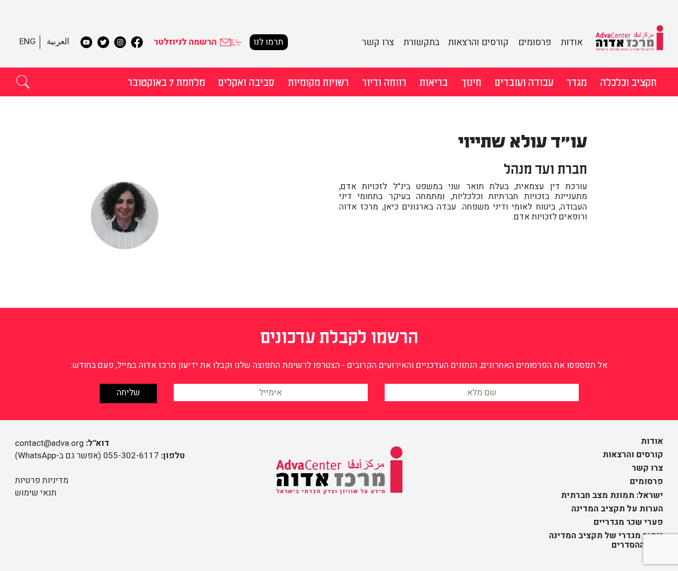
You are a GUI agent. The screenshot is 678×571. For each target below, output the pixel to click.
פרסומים (534, 42)
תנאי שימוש (36, 493)
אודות (572, 42)
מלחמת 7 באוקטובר (166, 81)
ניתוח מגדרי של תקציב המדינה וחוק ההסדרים (606, 540)
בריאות (433, 81)
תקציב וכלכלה (628, 81)
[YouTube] (86, 42)
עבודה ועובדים (523, 81)
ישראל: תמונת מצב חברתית (612, 495)
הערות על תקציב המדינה (617, 508)
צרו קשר (378, 42)
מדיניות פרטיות (41, 480)
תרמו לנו (268, 42)
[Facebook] (137, 42)
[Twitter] (103, 42)
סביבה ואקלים (246, 81)
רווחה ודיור (384, 81)
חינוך (471, 81)
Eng (27, 41)
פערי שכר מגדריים (628, 522)
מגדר (576, 81)
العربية (58, 41)
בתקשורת (421, 42)
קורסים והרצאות (478, 42)
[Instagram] (120, 42)
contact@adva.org (49, 443)
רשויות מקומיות (318, 81)
